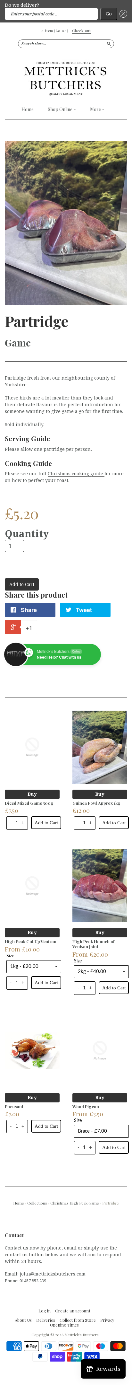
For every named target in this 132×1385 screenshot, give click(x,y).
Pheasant (14, 1106)
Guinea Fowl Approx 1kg (96, 803)
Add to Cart (46, 822)
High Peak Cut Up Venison (30, 941)
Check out (81, 30)
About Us (23, 1320)
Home (27, 109)
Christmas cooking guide (76, 473)
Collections (37, 1202)
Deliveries (45, 1320)
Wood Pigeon (85, 1106)
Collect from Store (78, 1320)
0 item (54, 30)
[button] (122, 14)
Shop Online (60, 109)
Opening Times (64, 1325)
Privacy (107, 1320)
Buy (32, 794)
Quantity (27, 534)
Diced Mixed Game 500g (29, 803)
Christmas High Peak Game (74, 1202)
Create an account (72, 1311)
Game (18, 342)
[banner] (66, 78)
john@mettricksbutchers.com (53, 1273)
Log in (44, 1311)
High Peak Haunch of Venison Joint (93, 944)
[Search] (109, 44)
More (96, 109)
